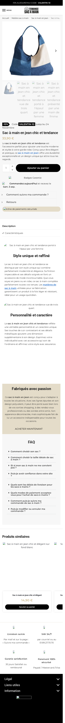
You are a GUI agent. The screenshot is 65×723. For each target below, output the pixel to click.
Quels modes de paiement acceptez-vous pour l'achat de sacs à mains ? (31, 493)
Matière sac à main (20, 18)
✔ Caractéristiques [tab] (12, 233)
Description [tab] (9, 226)
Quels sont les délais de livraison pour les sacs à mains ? (31, 485)
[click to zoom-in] (31, 50)
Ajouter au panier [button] (27, 607)
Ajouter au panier (38, 167)
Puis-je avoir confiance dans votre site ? (32, 474)
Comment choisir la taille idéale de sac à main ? (32, 458)
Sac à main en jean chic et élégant (27, 595)
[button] (12, 166)
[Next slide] (56, 51)
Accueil (5, 18)
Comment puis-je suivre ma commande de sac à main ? (26, 501)
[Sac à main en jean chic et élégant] (27, 566)
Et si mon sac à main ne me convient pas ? (31, 466)
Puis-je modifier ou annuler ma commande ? (28, 510)
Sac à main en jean (39, 18)
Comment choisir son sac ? (25, 451)
